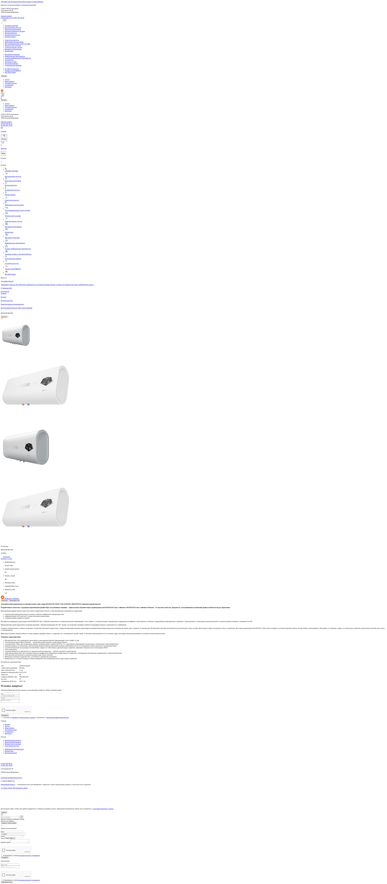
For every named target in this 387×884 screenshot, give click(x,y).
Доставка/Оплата (11, 83)
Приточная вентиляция (13, 29)
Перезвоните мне (7, 882)
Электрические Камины (13, 65)
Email (3, 836)
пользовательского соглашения (29, 855)
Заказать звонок (6, 16)
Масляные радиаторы (12, 54)
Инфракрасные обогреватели (15, 56)
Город (3, 838)
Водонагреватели (11, 33)
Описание (5, 600)
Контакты (8, 87)
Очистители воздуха (12, 40)
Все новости (5, 291)
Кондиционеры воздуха (13, 27)
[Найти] (21, 817)
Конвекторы (9, 51)
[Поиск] (4, 20)
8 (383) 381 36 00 (18, 18)
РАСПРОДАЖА (10, 72)
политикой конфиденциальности (57, 717)
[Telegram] (2, 14)
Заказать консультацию (9, 823)
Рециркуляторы (10, 37)
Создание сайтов (6, 788)
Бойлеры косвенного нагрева (15, 31)
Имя (2, 832)
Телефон (4, 834)
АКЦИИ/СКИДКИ (11, 26)
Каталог (4, 76)
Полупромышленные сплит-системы (17, 44)
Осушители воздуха (12, 69)
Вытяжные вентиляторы (13, 49)
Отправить (5, 715)
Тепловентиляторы (11, 63)
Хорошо (4, 812)
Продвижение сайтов (20, 788)
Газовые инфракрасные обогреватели (18, 58)
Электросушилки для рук (13, 47)
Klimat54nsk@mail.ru (8, 784)
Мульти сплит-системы (13, 45)
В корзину (6, 557)
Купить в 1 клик (6, 558)
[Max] (4, 14)
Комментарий (5, 842)
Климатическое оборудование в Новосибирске (27, 2)
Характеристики (14, 600)
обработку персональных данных (23, 717)
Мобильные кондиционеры (14, 42)
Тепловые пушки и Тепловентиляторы (18, 254)
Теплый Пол (9, 60)
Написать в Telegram (11, 598)
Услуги (7, 79)
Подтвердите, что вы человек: (11, 704)
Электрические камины (13, 259)
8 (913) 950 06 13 (7, 18)
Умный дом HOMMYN (13, 70)
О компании (9, 85)
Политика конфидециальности (11, 778)
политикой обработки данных (103, 809)
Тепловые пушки (11, 62)
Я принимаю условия (21, 855)
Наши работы (9, 81)
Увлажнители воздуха (12, 35)
